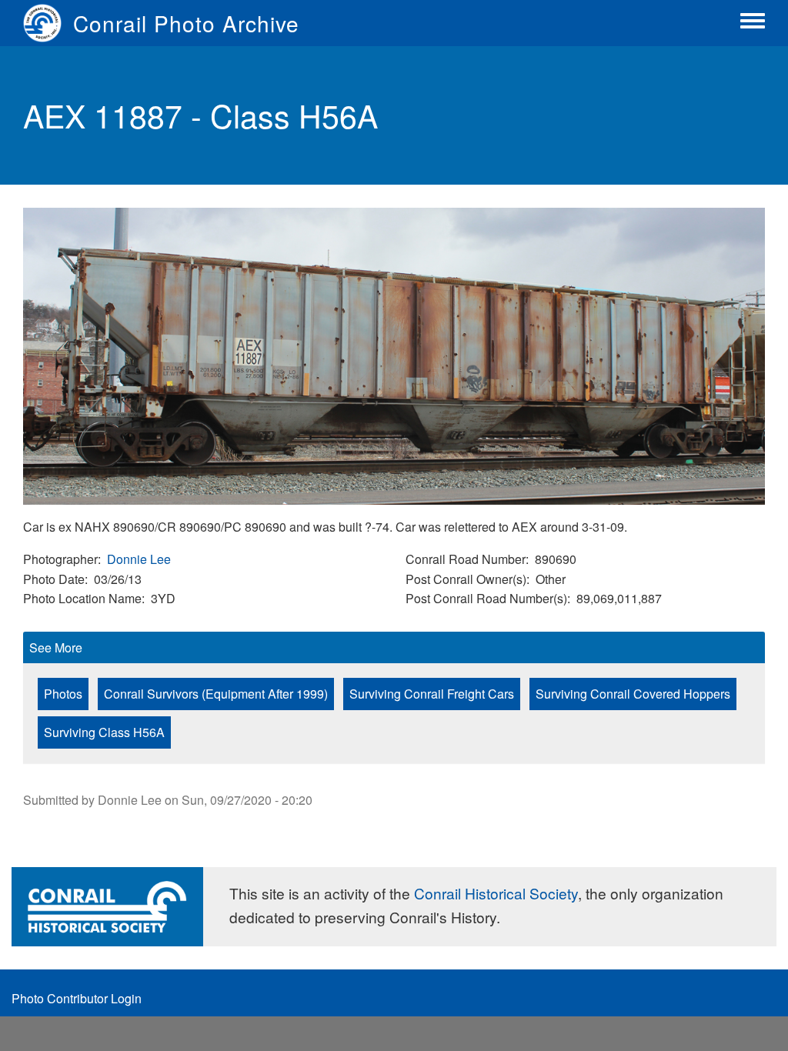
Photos (63, 693)
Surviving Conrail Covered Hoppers (633, 693)
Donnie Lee (139, 559)
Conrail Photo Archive (186, 23)
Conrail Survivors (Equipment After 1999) (216, 693)
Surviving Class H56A (104, 732)
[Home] (48, 23)
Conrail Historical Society (496, 893)
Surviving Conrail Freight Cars (431, 693)
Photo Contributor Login (77, 998)
